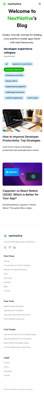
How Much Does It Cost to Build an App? (20, 334)
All (6, 64)
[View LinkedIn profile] (14, 247)
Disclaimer (8, 371)
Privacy (7, 362)
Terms (6, 367)
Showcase (8, 278)
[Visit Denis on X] (5, 247)
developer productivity (14, 75)
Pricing (6, 261)
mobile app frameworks (15, 92)
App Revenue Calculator (14, 310)
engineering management (15, 86)
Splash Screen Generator (14, 306)
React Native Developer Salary (16, 343)
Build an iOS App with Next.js (15, 269)
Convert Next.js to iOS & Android (17, 265)
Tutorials (7, 282)
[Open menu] (39, 3)
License (7, 375)
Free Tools (9, 301)
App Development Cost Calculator (18, 338)
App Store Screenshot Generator (17, 314)
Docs (6, 274)
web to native (32, 98)
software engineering (14, 98)
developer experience (14, 70)
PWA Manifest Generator (14, 319)
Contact (7, 290)
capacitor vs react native (22, 64)
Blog (5, 286)
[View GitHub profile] (9, 247)
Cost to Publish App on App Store (17, 347)
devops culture (11, 81)
